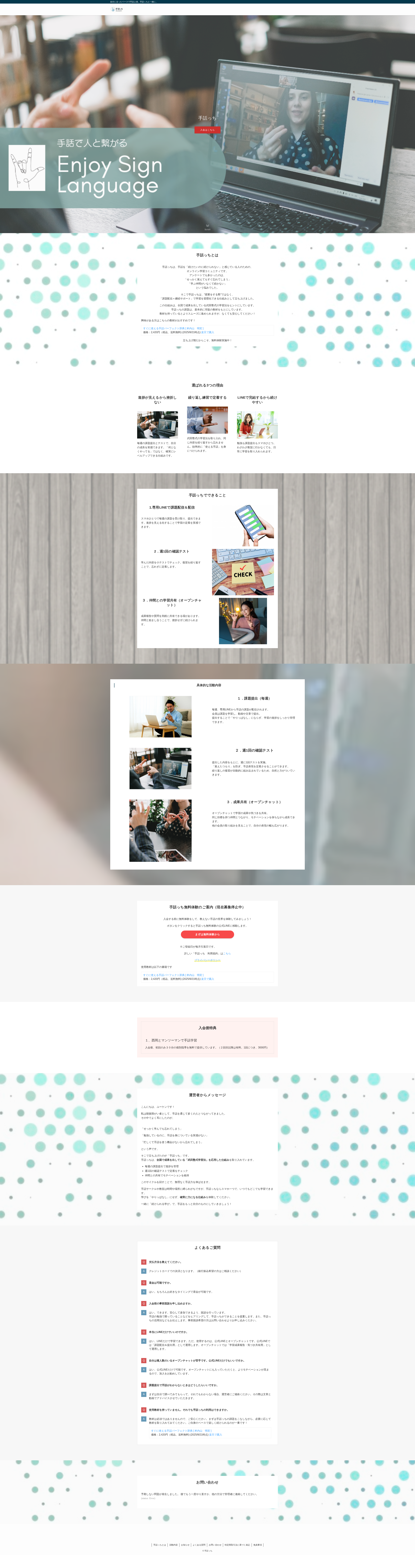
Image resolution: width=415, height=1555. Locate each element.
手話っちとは (159, 1545)
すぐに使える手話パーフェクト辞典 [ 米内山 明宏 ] (173, 328)
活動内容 (173, 1545)
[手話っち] (116, 9)
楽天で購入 (207, 332)
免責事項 (257, 1545)
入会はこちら (207, 130)
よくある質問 (199, 1545)
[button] (208, 228)
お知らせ (185, 1545)
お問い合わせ (215, 1545)
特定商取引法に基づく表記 (237, 1545)
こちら (227, 953)
